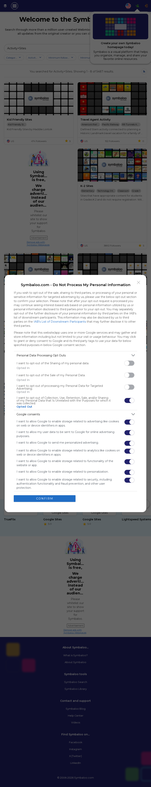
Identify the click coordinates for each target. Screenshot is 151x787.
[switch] (129, 363)
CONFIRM (44, 498)
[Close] (138, 282)
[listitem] (75, 355)
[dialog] (75, 393)
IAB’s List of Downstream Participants (60, 321)
